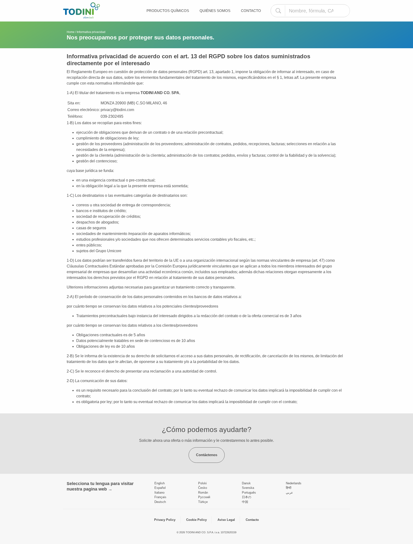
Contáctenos (206, 455)
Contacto (251, 11)
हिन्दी (288, 488)
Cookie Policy (196, 520)
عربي (289, 492)
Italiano (159, 492)
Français (160, 497)
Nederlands (293, 483)
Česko (202, 488)
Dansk (246, 483)
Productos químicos (168, 11)
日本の (246, 497)
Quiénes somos (215, 11)
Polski (202, 483)
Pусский (204, 497)
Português (249, 492)
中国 (245, 502)
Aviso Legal (226, 520)
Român (203, 492)
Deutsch (160, 502)
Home (71, 32)
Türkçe (203, 502)
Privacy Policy (164, 520)
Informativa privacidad (91, 32)
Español (160, 488)
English (159, 483)
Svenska (248, 488)
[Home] (81, 10)
